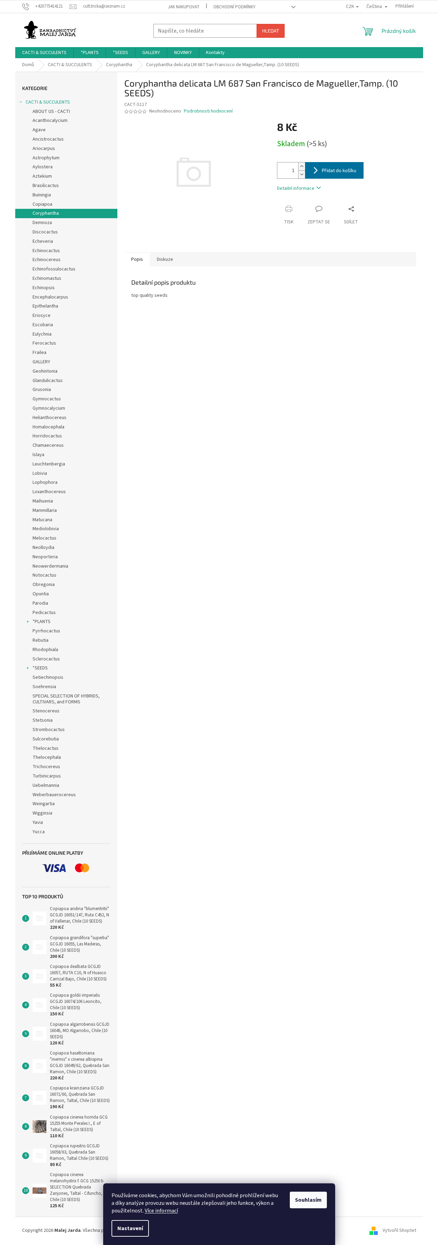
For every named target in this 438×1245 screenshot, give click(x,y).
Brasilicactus (46, 185)
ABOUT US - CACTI (51, 111)
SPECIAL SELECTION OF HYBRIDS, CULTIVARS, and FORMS (66, 699)
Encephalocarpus (50, 297)
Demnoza (42, 222)
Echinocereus (47, 259)
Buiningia (42, 195)
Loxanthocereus (49, 491)
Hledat (270, 31)
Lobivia (40, 473)
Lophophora (45, 482)
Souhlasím (308, 1200)
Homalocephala (48, 427)
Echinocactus (46, 250)
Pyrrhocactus (46, 631)
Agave (39, 129)
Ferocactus (44, 343)
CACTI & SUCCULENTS (48, 102)
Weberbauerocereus (54, 794)
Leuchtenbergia (49, 464)
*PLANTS (42, 621)
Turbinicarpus (47, 776)
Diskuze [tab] (165, 259)
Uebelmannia (46, 785)
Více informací (161, 1211)
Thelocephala (47, 757)
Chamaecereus (48, 445)
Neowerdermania (50, 566)
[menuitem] (44, 52)
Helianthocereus (49, 417)
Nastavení (130, 1228)
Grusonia (42, 389)
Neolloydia (43, 547)
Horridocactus (47, 436)
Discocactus (45, 232)
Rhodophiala (45, 649)
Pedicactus (44, 612)
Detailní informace (295, 188)
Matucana (42, 519)
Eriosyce (42, 315)
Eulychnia (42, 334)
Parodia (40, 603)
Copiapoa (42, 204)
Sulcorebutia (46, 739)
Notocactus (44, 575)
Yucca (39, 831)
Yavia (38, 822)
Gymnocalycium (49, 408)
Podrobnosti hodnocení (208, 111)
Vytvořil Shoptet (399, 1230)
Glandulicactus (48, 380)
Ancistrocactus (48, 139)
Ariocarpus (44, 148)
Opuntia (41, 593)
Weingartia (44, 803)
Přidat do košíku (339, 170)
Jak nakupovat (183, 7)
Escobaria (43, 324)
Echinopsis (44, 287)
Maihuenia (43, 501)
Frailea (39, 352)
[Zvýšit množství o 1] (301, 166)
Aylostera (43, 166)
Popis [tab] (137, 259)
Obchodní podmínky (234, 7)
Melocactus (44, 538)
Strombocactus (49, 729)
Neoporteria (45, 556)
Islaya (38, 454)
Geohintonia (45, 371)
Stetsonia (43, 720)
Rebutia (40, 640)
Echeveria (43, 241)
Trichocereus (46, 766)
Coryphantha (46, 213)
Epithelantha (45, 306)
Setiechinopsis (48, 677)
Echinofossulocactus (54, 269)
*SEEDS (40, 668)
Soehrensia (44, 686)
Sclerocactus (46, 659)
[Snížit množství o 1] (301, 174)
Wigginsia (42, 813)
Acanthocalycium (50, 120)
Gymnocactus (47, 398)
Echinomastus (47, 278)
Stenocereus (46, 711)
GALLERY (41, 361)
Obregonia (44, 584)
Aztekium (42, 176)
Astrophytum (46, 157)
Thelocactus (46, 748)
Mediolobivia (46, 528)
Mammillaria (45, 510)
